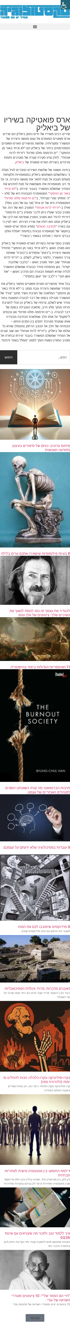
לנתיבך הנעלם (46, 226)
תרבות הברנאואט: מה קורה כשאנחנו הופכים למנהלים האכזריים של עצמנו (37, 790)
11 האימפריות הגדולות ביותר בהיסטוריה (40, 667)
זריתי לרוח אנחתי (47, 207)
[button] (35, 26)
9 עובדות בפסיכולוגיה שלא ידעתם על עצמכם (37, 847)
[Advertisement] (35, 73)
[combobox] (44, 357)
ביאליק (20, 162)
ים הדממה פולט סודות (20, 198)
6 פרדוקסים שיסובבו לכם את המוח (44, 927)
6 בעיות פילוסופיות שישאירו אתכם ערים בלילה (35, 553)
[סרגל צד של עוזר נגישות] (65, 4)
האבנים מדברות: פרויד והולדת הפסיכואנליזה (37, 988)
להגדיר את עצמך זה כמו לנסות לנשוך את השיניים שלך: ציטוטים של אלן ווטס (40, 613)
